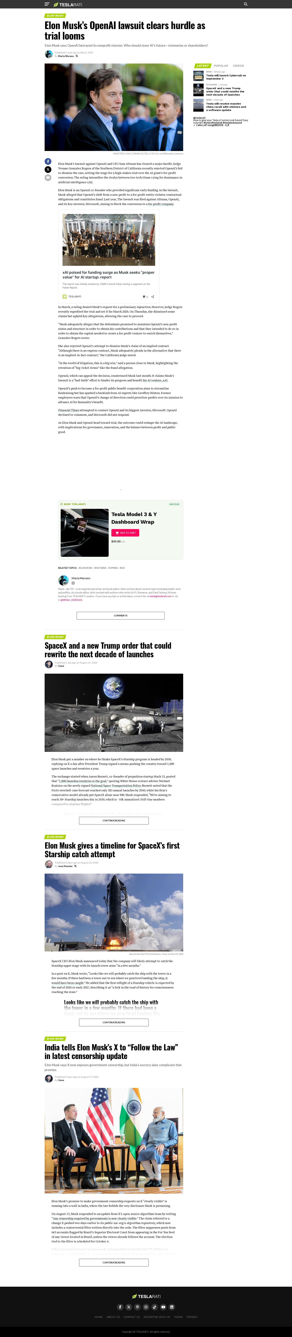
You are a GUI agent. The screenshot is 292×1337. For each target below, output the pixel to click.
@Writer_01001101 (71, 600)
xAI (123, 568)
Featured (101, 568)
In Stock (174, 504)
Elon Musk (86, 568)
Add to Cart (128, 532)
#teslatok (216, 122)
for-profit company (160, 204)
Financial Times (68, 410)
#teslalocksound (232, 122)
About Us (113, 1317)
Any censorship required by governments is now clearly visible (94, 1218)
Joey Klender (65, 866)
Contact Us (132, 1317)
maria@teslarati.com (161, 596)
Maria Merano (66, 56)
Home (98, 1317)
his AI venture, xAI (155, 380)
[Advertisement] (120, 466)
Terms (178, 1317)
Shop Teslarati (75, 504)
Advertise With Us (157, 1317)
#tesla (207, 122)
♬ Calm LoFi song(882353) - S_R (211, 125)
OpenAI (114, 568)
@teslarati (199, 117)
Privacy (192, 1317)
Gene (61, 665)
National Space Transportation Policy (116, 785)
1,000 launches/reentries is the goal (82, 781)
